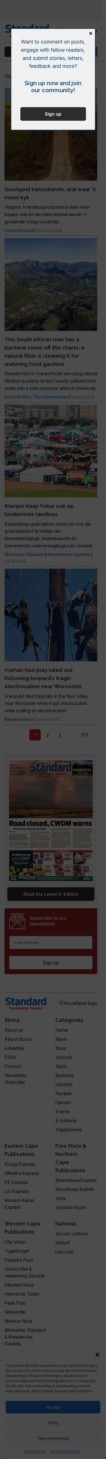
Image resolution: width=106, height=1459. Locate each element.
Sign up (53, 114)
